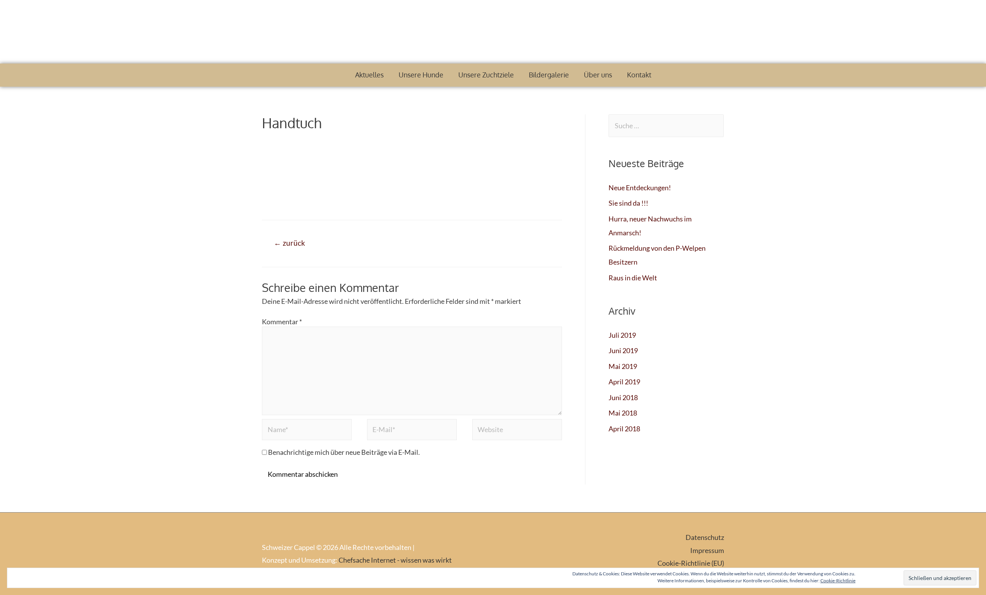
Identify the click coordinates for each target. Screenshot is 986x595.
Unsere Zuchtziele (486, 74)
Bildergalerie (549, 74)
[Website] (517, 430)
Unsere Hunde (421, 74)
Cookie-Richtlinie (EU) (690, 563)
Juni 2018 (623, 397)
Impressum (707, 550)
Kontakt (639, 74)
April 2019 (624, 381)
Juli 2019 (622, 335)
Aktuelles (369, 74)
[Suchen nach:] (666, 125)
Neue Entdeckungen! (640, 187)
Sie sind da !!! (628, 203)
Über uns (598, 74)
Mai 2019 (623, 366)
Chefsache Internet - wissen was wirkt (395, 560)
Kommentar (282, 321)
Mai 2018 (623, 413)
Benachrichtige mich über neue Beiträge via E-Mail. (344, 452)
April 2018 (624, 428)
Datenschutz (705, 537)
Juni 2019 (623, 350)
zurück (289, 242)
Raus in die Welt (633, 277)
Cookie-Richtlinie (837, 580)
